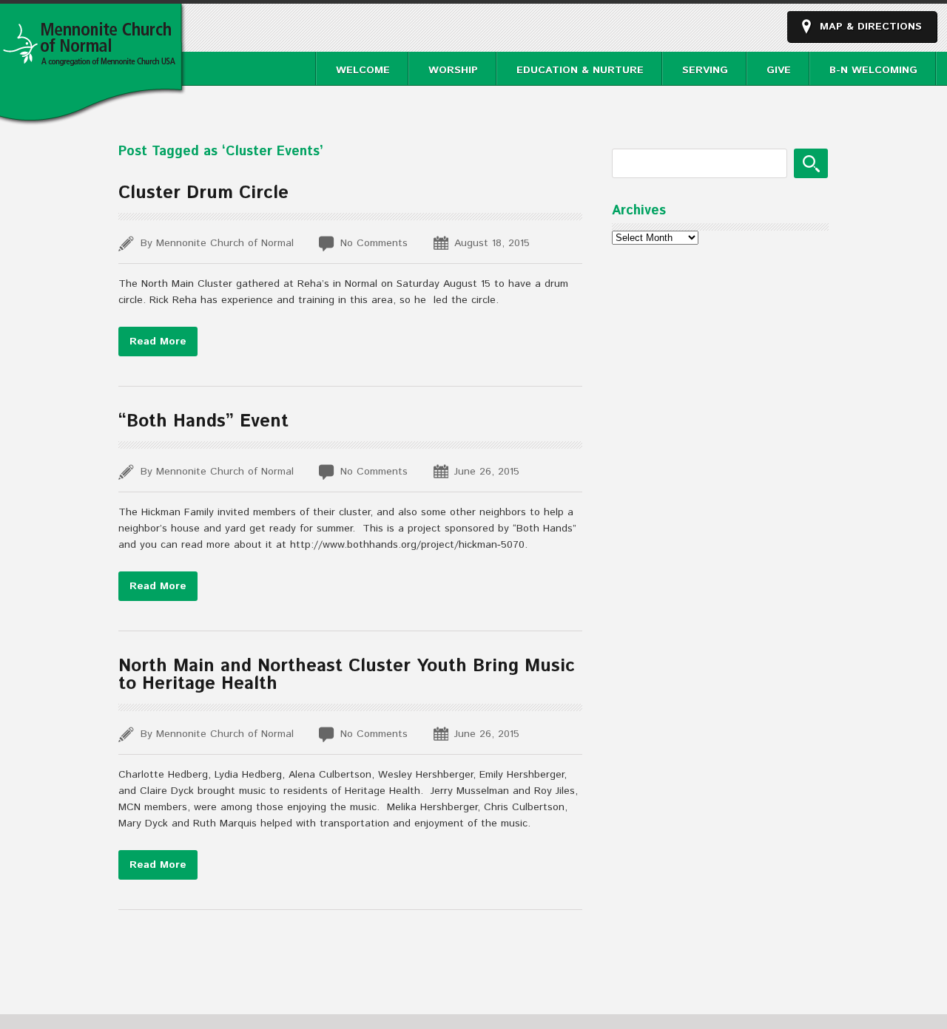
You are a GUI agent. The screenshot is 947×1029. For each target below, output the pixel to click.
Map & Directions (871, 26)
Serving (705, 70)
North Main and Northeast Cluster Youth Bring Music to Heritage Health (346, 674)
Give (778, 70)
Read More (157, 341)
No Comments (374, 243)
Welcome (363, 70)
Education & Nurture (580, 70)
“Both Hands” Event (203, 421)
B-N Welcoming (873, 70)
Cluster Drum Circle (203, 193)
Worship (453, 70)
